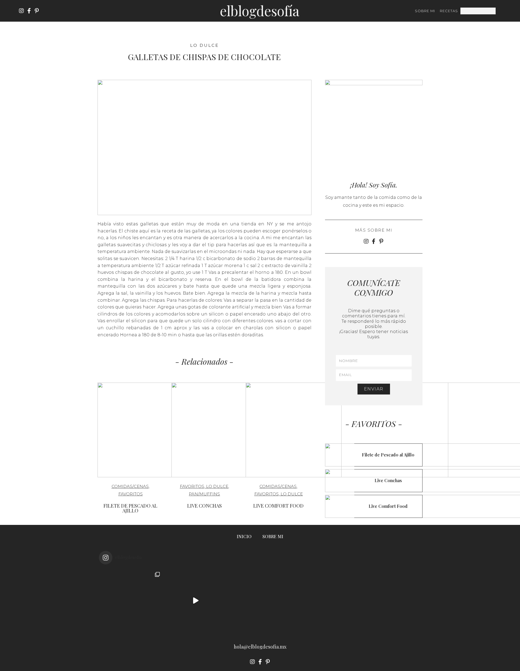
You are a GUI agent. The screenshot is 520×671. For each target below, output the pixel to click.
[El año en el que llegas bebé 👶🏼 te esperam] (324, 600)
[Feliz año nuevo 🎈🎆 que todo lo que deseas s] (389, 600)
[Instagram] (21, 11)
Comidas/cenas (130, 486)
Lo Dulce (204, 45)
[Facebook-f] (29, 11)
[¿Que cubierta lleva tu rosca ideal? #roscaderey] (260, 600)
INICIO (244, 536)
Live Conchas (204, 505)
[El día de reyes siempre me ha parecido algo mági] (131, 600)
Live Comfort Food (278, 505)
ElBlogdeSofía (259, 11)
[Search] (499, 11)
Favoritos (130, 493)
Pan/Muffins (204, 493)
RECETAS (449, 11)
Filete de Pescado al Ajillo (130, 508)
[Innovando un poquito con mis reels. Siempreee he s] (195, 600)
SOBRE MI (425, 11)
